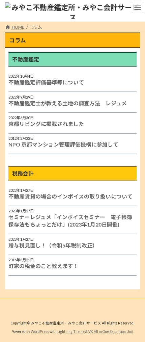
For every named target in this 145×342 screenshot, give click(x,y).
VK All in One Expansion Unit (111, 332)
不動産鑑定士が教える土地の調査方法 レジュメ (67, 103)
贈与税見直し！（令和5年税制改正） (53, 245)
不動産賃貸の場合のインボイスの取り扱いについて (70, 196)
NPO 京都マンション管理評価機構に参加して (63, 144)
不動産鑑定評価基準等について (46, 82)
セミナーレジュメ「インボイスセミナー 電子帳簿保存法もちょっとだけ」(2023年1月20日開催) (70, 221)
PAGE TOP (134, 325)
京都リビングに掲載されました (46, 124)
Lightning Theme (71, 332)
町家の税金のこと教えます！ (43, 266)
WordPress (40, 332)
